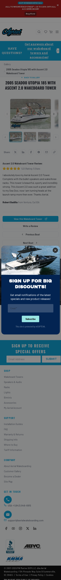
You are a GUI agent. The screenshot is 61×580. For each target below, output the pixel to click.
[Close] (55, 250)
